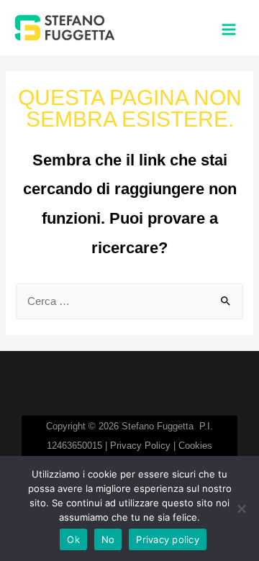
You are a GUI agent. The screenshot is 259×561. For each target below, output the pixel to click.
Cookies (195, 445)
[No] (241, 508)
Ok (73, 539)
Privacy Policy (140, 445)
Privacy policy (167, 539)
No (108, 539)
